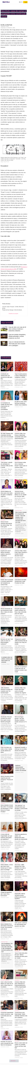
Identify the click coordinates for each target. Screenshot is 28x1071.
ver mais (13, 1060)
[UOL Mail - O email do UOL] (20, 2)
